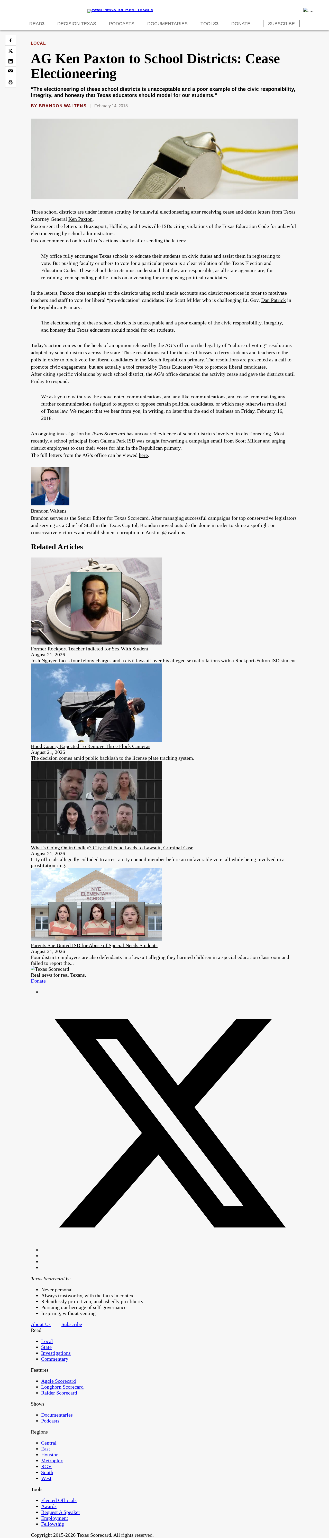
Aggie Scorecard (58, 1381)
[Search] (308, 10)
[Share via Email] (10, 72)
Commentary (54, 1359)
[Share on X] (10, 51)
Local (38, 43)
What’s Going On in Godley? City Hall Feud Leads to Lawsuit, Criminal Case (112, 847)
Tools (208, 23)
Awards (49, 1506)
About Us (41, 1324)
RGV (46, 1466)
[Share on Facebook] (10, 40)
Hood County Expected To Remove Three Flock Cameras (90, 746)
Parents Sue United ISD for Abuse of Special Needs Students (94, 945)
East (45, 1449)
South (47, 1472)
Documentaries (167, 23)
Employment (54, 1518)
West (46, 1478)
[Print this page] (10, 82)
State (46, 1347)
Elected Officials (59, 1500)
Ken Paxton (80, 219)
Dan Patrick (273, 300)
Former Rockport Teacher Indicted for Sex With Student (89, 648)
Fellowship (52, 1524)
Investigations (56, 1353)
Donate (240, 23)
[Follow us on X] (169, 1250)
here (143, 455)
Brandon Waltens (63, 106)
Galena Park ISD (117, 441)
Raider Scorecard (59, 1393)
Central (49, 1443)
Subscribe (281, 23)
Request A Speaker (60, 1512)
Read (35, 23)
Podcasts (121, 23)
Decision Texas (76, 23)
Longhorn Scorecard (62, 1387)
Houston (50, 1454)
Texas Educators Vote (181, 367)
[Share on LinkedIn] (10, 61)
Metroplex (52, 1460)
